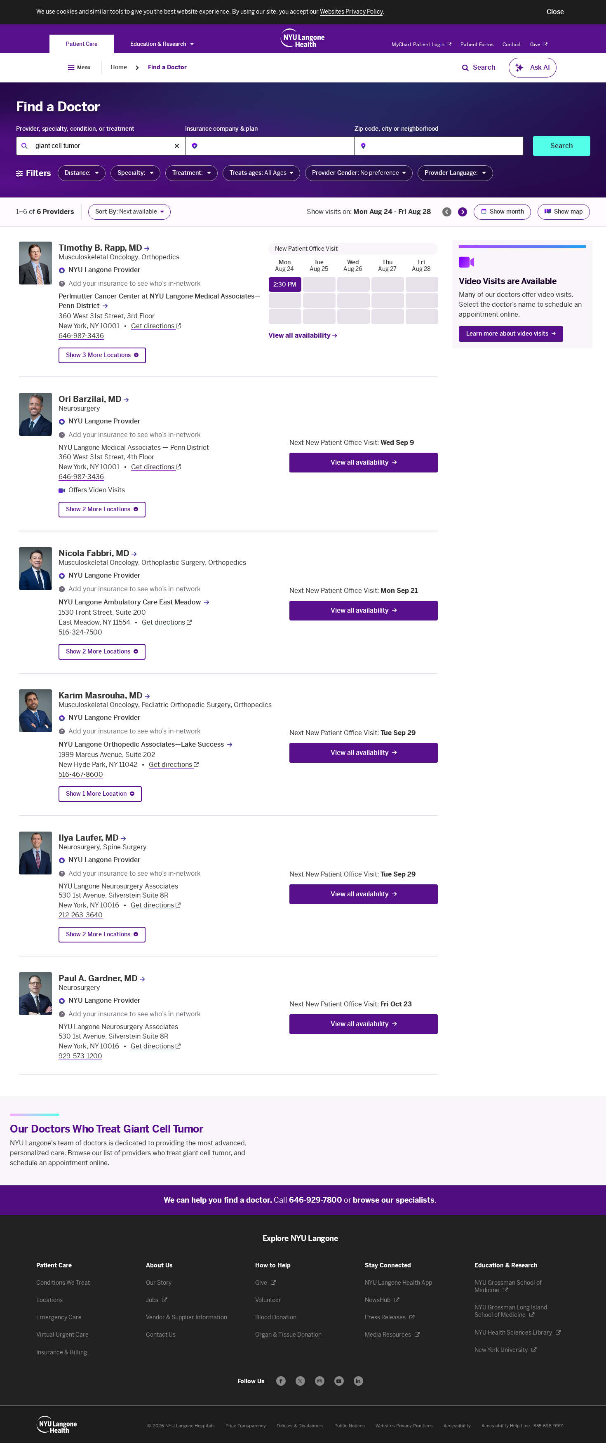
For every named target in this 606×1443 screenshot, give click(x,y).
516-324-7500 (80, 632)
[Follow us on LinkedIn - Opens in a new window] (358, 1381)
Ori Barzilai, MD (90, 399)
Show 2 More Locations (98, 509)
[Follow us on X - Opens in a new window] (300, 1381)
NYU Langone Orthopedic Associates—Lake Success (141, 744)
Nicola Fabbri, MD (94, 553)
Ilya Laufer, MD (89, 838)
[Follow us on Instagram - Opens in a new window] (319, 1381)
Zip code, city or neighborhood (397, 128)
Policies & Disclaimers (300, 1426)
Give (536, 44)
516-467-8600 (81, 774)
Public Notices (349, 1426)
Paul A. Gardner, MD (98, 978)
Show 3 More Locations (98, 355)
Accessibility (457, 1426)
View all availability (300, 335)
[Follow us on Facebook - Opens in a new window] (281, 1381)
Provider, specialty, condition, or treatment (75, 128)
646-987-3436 (81, 336)
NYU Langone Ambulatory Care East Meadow (130, 602)
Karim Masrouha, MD (101, 695)
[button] (555, 12)
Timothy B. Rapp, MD (100, 248)
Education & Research (159, 44)
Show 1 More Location (96, 793)
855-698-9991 (548, 1426)
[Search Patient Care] (465, 67)
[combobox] (100, 145)
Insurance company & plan (221, 128)
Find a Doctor (167, 67)
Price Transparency (245, 1426)
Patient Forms (476, 44)
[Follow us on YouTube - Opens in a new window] (339, 1381)
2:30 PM (284, 284)
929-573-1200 (80, 1056)
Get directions (153, 326)
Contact (512, 44)
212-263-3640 (81, 915)
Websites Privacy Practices (404, 1426)
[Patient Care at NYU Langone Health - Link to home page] (302, 37)
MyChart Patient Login (419, 44)
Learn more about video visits (507, 333)
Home (118, 67)
